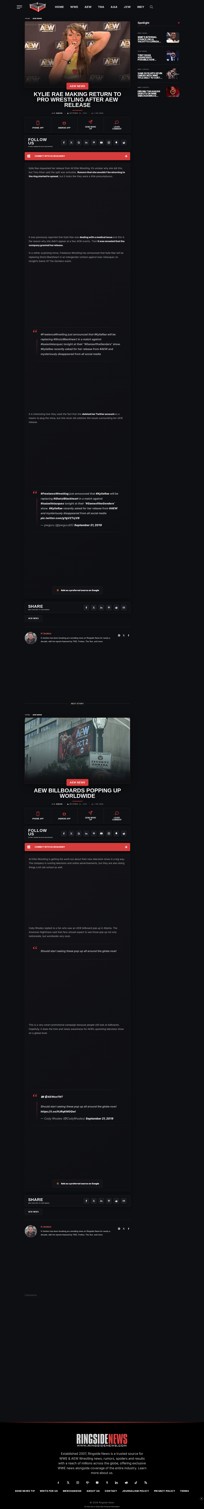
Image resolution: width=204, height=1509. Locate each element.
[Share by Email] (124, 608)
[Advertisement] (49, 390)
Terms (184, 1491)
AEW (88, 7)
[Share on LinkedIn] (101, 608)
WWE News (142, 33)
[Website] (119, 635)
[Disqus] (77, 1342)
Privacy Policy (164, 1491)
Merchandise (72, 1491)
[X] (71, 142)
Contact (111, 1491)
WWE (74, 7)
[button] (151, 7)
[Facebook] (64, 142)
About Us (93, 1491)
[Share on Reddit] (116, 608)
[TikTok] (136, 1483)
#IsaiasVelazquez (52, 503)
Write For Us (49, 1491)
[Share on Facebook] (86, 608)
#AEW (113, 508)
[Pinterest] (94, 142)
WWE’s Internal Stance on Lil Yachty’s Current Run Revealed (149, 39)
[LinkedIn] (86, 142)
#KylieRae (102, 493)
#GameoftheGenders (100, 503)
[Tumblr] (107, 1483)
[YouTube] (101, 142)
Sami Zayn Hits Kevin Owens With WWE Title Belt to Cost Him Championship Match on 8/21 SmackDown (150, 75)
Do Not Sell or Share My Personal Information (102, 1507)
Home (59, 7)
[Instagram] (109, 142)
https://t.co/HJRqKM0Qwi (58, 1111)
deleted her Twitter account (98, 414)
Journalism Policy (135, 1491)
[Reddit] (124, 142)
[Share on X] (94, 608)
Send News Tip (25, 1491)
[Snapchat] (116, 142)
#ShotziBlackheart (65, 498)
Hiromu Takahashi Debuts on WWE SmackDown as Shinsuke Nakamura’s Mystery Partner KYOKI (149, 93)
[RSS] (146, 1483)
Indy (140, 7)
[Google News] (79, 142)
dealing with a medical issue (96, 237)
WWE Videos (143, 69)
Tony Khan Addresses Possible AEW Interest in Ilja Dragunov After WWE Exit (148, 57)
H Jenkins (58, 113)
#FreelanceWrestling (55, 493)
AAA (114, 7)
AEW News (37, 18)
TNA (101, 7)
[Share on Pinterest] (109, 608)
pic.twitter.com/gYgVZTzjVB (60, 518)
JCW (127, 7)
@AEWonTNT (54, 1096)
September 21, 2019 (88, 525)
